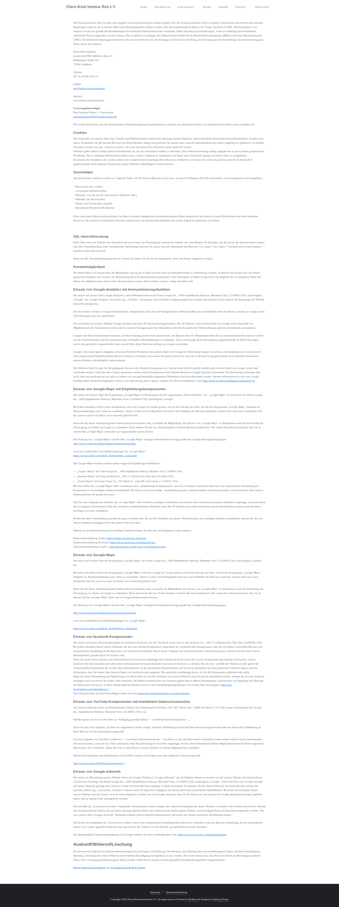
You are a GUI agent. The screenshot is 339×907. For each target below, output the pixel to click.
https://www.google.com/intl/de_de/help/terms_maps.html (105, 455)
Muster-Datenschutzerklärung (89, 867)
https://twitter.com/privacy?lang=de (126, 538)
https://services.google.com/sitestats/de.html (202, 834)
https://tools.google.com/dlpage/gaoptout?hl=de (229, 380)
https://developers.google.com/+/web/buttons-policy (137, 546)
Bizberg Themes (221, 899)
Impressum (155, 892)
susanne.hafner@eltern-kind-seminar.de (95, 116)
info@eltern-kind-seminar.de (89, 88)
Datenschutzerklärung (176, 892)
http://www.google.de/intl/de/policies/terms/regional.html (104, 443)
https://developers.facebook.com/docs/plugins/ (164, 693)
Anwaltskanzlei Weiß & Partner (128, 867)
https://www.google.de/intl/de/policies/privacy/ (98, 763)
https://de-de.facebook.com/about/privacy (133, 542)
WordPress (193, 899)
